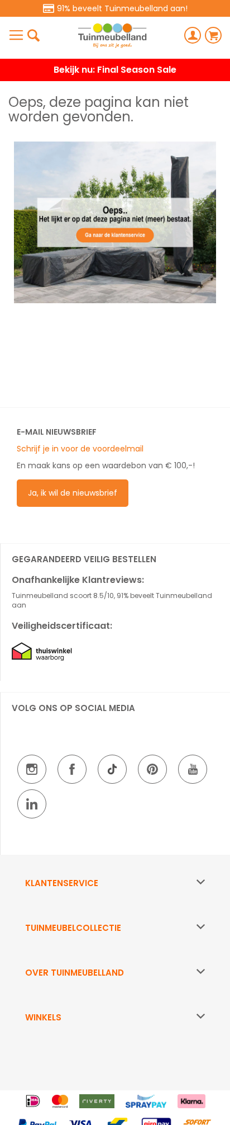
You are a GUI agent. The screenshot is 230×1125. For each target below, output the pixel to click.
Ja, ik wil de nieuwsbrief (72, 492)
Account (192, 35)
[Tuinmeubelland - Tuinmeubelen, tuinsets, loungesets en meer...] (112, 35)
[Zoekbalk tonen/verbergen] (33, 35)
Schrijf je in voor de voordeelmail (80, 448)
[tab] (115, 883)
